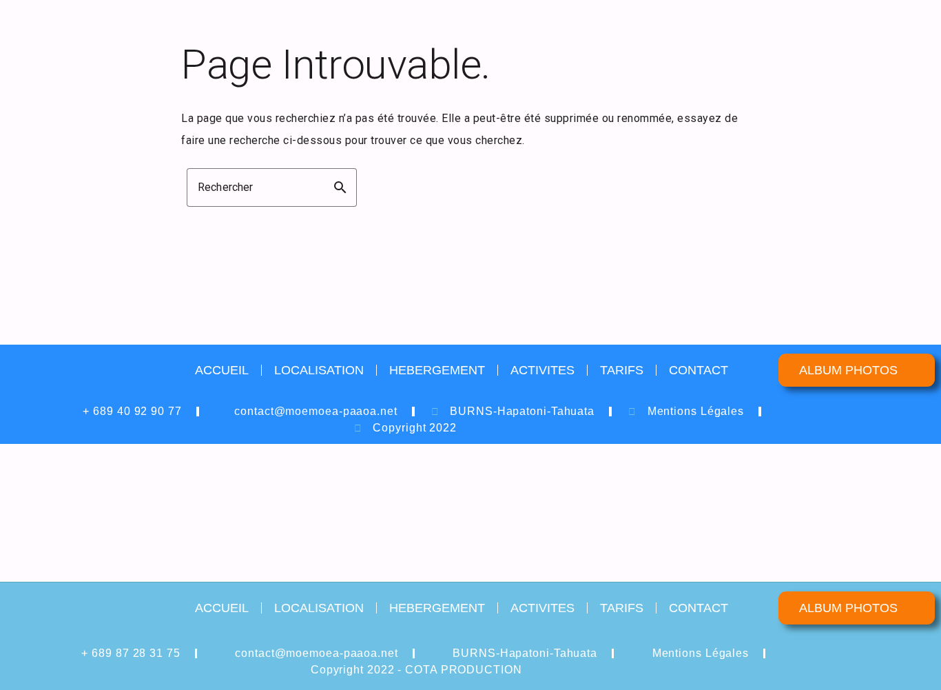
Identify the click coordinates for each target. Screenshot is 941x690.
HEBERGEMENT (437, 370)
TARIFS (621, 370)
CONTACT (698, 370)
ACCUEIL (222, 370)
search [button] (340, 187)
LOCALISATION (319, 370)
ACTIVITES (542, 370)
